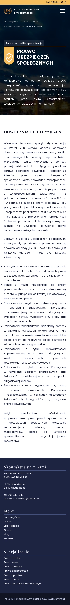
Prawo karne (11, 562)
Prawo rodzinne (13, 566)
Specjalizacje (31, 21)
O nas (7, 521)
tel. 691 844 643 (56, 2)
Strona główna (11, 21)
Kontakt (8, 538)
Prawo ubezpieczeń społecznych (24, 26)
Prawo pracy (11, 579)
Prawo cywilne (12, 558)
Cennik (8, 530)
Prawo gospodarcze (16, 570)
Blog (6, 534)
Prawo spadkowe (14, 575)
